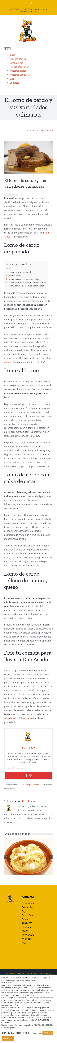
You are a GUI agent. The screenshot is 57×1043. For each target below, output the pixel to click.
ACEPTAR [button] (48, 1033)
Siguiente (46, 130)
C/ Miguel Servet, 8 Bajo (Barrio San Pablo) (33, 10)
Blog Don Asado (32, 784)
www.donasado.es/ (16, 768)
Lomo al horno (14, 275)
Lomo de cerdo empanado (20, 272)
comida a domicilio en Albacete (20, 718)
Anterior (34, 130)
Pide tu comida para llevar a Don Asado (26, 285)
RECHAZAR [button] (8, 1038)
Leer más (37, 1033)
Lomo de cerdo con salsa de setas (23, 279)
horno (16, 698)
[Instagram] (30, 775)
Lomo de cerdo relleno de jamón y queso (27, 282)
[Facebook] (26, 775)
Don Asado (28, 801)
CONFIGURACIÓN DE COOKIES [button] (16, 1033)
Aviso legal (48, 973)
